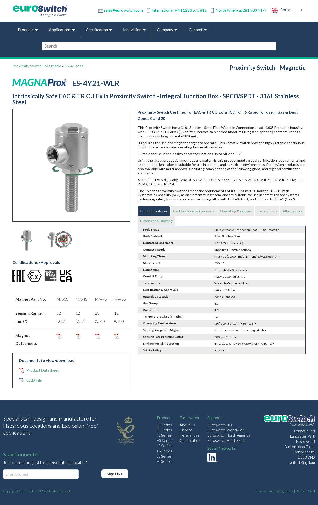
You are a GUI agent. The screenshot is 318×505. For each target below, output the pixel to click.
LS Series (164, 445)
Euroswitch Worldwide (226, 430)
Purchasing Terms (280, 491)
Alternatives (292, 211)
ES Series (164, 425)
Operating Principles (236, 211)
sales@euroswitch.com (123, 10)
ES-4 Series (74, 65)
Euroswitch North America (228, 435)
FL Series (164, 435)
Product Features (153, 211)
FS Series (164, 430)
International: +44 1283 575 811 (179, 10)
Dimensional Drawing (156, 221)
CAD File (34, 380)
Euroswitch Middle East (226, 440)
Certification (190, 440)
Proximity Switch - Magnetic (36, 65)
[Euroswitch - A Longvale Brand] (289, 421)
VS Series (164, 440)
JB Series (164, 456)
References (189, 435)
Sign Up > (115, 473)
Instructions (267, 211)
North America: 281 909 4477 (241, 10)
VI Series (164, 461)
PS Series (164, 451)
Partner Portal (305, 491)
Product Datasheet (42, 370)
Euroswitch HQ (219, 425)
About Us (187, 425)
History (186, 430)
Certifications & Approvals (193, 211)
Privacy (261, 491)
